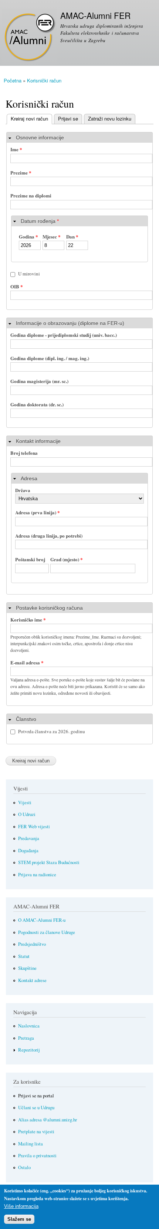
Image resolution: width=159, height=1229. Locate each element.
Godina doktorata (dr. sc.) (37, 404)
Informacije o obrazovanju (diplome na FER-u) (70, 323)
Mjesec (52, 236)
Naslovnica (29, 1026)
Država (22, 490)
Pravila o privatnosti (37, 1155)
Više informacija (21, 1206)
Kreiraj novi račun (27, 118)
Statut (24, 956)
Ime (16, 149)
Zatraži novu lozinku (109, 118)
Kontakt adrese (32, 980)
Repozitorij (29, 1050)
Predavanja (28, 838)
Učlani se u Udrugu (36, 1107)
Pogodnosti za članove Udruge (46, 932)
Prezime (20, 172)
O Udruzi (26, 814)
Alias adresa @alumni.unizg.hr (47, 1120)
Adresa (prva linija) (37, 512)
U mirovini (29, 273)
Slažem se (19, 1219)
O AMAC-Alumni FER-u (41, 920)
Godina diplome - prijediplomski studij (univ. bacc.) (63, 334)
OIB (16, 286)
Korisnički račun (44, 80)
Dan (72, 236)
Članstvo (26, 719)
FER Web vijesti (34, 826)
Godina (28, 236)
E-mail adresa (27, 662)
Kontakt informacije (38, 441)
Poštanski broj (30, 559)
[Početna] (28, 37)
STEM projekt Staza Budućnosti (49, 862)
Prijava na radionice (37, 874)
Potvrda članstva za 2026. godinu (51, 731)
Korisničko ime (28, 619)
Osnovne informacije (40, 137)
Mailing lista (30, 1144)
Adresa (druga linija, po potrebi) (48, 535)
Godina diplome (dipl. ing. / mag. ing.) (49, 358)
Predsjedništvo (32, 944)
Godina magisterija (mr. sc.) (39, 381)
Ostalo (24, 1167)
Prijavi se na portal (36, 1096)
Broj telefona (24, 452)
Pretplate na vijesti (36, 1131)
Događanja (28, 850)
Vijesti (24, 802)
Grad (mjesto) (66, 559)
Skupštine (27, 968)
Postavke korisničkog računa (49, 608)
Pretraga (26, 1038)
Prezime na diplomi (30, 195)
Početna (12, 80)
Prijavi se (68, 118)
